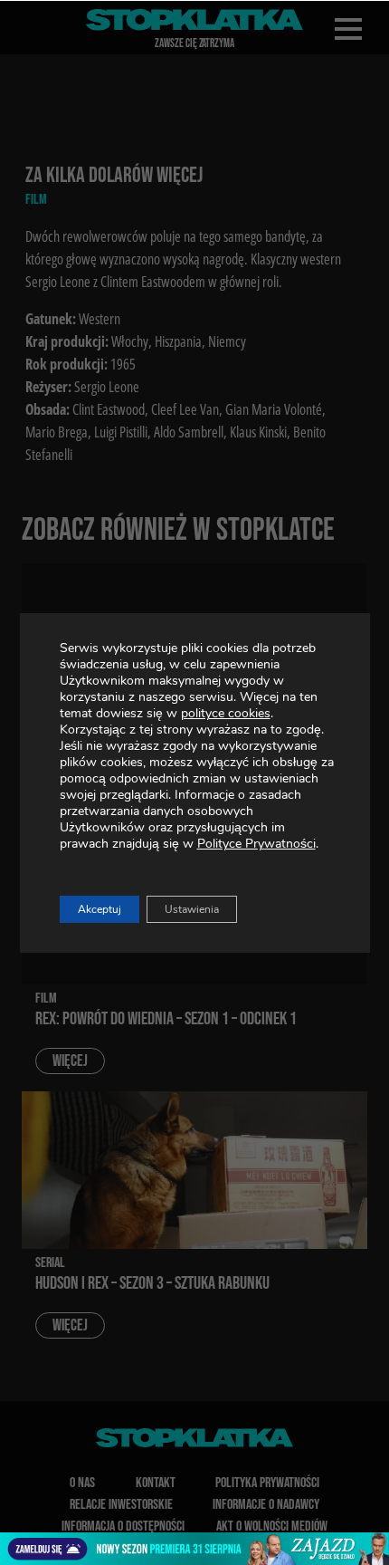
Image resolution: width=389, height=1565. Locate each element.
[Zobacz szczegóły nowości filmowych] (194, 1548)
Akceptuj (99, 909)
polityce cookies (225, 713)
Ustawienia (192, 909)
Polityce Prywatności (256, 843)
